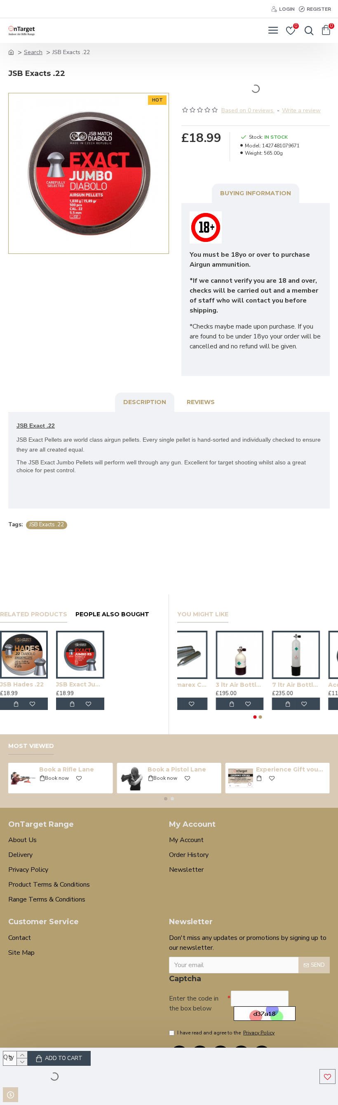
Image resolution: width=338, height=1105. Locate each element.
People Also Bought (112, 614)
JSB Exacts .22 (46, 524)
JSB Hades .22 (22, 684)
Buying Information (255, 193)
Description (144, 402)
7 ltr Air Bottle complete (314, 685)
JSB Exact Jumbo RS (80, 684)
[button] (255, 717)
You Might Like (202, 614)
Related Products (33, 614)
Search (33, 52)
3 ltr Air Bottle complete (258, 685)
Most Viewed (31, 746)
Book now (57, 778)
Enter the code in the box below (193, 1003)
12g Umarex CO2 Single (201, 685)
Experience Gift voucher (291, 769)
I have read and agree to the (226, 1032)
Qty (8, 1057)
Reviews (201, 402)
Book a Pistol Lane (177, 769)
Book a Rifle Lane (66, 769)
